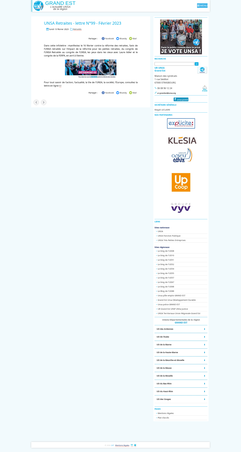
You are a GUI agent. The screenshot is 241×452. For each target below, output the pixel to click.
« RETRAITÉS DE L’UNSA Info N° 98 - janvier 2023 (36, 102)
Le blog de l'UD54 (166, 268)
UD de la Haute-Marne (167, 352)
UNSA (160, 231)
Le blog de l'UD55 (166, 273)
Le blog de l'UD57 (166, 277)
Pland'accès (204, 90)
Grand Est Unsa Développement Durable (177, 300)
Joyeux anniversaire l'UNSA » (43, 102)
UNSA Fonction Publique (169, 235)
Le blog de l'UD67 (166, 282)
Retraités (77, 29)
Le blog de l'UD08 (166, 251)
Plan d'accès (163, 417)
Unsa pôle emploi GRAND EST (171, 295)
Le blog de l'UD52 (166, 264)
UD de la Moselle (165, 375)
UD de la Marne (164, 344)
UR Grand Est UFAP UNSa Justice (173, 309)
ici (60, 85)
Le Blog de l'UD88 (166, 291)
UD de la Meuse (164, 368)
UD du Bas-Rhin (164, 383)
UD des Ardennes (165, 329)
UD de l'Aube (163, 336)
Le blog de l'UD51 (166, 260)
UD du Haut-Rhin (165, 391)
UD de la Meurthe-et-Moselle (170, 360)
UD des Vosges (164, 399)
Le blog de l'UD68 (166, 286)
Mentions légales (166, 413)
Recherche (160, 58)
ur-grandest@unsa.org (166, 93)
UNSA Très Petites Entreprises (172, 240)
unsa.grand (182, 99)
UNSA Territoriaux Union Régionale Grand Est (179, 313)
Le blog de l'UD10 (166, 255)
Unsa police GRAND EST (169, 304)
